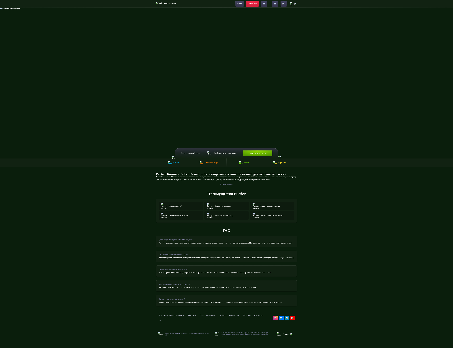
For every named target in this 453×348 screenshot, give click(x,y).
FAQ (160, 320)
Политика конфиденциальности (171, 315)
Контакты (192, 315)
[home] (166, 3)
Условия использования (229, 315)
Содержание (259, 315)
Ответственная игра (208, 315)
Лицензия (247, 315)
